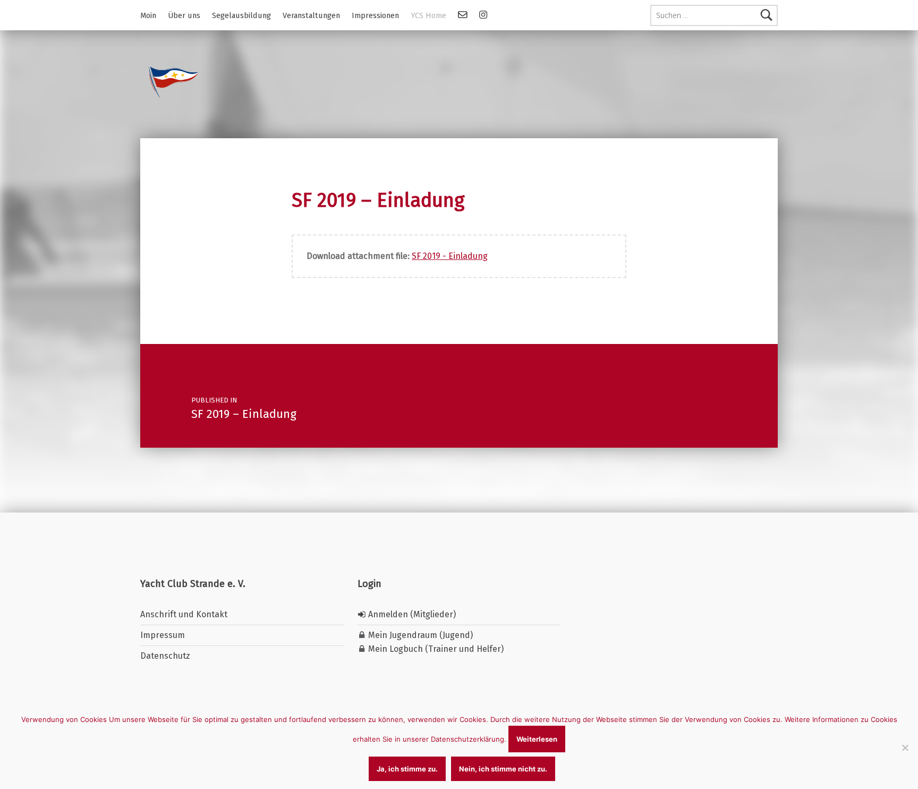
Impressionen (375, 15)
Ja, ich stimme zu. (407, 769)
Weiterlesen (536, 739)
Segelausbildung (241, 15)
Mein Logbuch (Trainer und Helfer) (435, 649)
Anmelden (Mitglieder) (411, 614)
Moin (148, 15)
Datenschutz (165, 656)
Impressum (162, 635)
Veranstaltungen (311, 15)
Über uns (184, 15)
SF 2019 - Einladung (450, 256)
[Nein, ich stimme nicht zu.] (904, 747)
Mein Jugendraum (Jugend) (419, 635)
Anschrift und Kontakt (183, 614)
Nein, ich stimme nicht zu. (503, 769)
